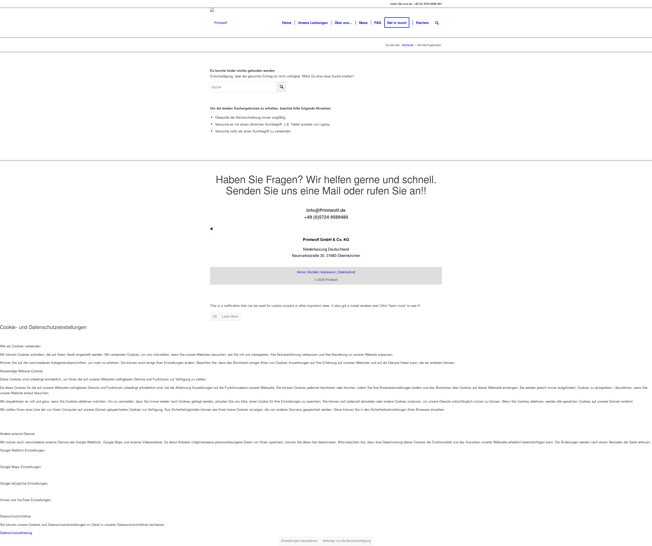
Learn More (230, 316)
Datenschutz (346, 272)
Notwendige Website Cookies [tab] (21, 370)
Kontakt (313, 272)
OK (215, 316)
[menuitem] (287, 22)
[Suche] (437, 22)
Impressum (328, 272)
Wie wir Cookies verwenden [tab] (20, 346)
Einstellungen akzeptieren (299, 540)
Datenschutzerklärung (16, 532)
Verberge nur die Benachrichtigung (346, 540)
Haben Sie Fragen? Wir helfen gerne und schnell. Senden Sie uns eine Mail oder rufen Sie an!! (326, 184)
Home (301, 272)
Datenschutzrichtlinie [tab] (15, 516)
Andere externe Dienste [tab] (17, 433)
